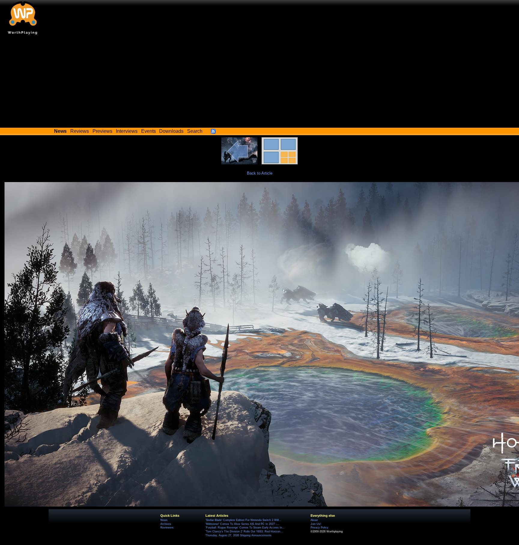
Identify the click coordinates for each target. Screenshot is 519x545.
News (164, 520)
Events (148, 131)
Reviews (79, 131)
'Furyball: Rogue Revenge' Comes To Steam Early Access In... (245, 527)
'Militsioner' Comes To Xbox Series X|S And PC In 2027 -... (242, 523)
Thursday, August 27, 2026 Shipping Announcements (238, 535)
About (314, 520)
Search (194, 131)
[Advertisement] (259, 83)
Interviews (127, 131)
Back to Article (259, 173)
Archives (165, 523)
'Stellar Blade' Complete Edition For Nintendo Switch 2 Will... (243, 520)
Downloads (171, 131)
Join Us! (316, 523)
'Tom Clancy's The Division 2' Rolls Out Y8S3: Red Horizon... (244, 531)
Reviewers (167, 527)
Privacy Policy (319, 527)
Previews (102, 131)
